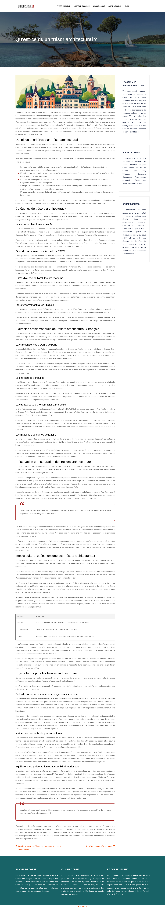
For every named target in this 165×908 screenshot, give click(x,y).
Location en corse (82, 6)
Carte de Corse (114, 6)
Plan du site (82, 906)
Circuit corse (99, 6)
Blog (127, 6)
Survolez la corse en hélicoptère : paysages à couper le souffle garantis (39, 847)
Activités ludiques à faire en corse (99, 846)
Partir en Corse (63, 6)
